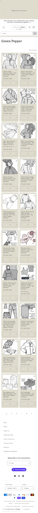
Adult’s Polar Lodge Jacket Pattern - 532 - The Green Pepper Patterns (27, 179)
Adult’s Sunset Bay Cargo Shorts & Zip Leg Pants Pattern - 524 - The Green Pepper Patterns (9, 324)
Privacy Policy (8, 443)
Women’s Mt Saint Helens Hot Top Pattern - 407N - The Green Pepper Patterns (27, 286)
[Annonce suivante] (35, 11)
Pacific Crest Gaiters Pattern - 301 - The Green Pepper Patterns (27, 323)
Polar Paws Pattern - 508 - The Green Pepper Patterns (9, 143)
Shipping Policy (8, 435)
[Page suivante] (31, 413)
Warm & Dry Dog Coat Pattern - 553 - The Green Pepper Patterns (9, 250)
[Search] (35, 33)
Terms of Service (9, 439)
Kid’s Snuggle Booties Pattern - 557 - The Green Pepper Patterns (27, 395)
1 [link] (6, 413)
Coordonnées (26, 509)
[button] (4, 27)
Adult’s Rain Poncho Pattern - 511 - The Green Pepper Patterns (9, 285)
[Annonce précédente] (3, 11)
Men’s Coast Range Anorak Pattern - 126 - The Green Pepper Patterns (27, 143)
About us (6, 430)
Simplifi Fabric (11, 501)
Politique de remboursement (21, 503)
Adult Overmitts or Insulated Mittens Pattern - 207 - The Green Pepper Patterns (9, 214)
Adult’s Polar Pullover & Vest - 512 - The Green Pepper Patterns (10, 74)
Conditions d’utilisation (28, 506)
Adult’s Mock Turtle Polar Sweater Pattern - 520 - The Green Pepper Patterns (27, 214)
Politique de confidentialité (13, 506)
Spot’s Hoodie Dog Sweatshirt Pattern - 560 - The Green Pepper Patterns (9, 360)
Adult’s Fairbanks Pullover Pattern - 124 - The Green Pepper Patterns (28, 74)
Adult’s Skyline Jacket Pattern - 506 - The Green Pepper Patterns (27, 360)
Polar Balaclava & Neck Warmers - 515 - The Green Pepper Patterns (10, 395)
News (5, 426)
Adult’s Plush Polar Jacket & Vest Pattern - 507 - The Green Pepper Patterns (27, 109)
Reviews (6, 447)
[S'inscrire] (29, 463)
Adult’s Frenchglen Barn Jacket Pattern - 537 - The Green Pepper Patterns (9, 109)
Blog (5, 422)
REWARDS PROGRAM (10, 451)
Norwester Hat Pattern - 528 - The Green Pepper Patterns (27, 250)
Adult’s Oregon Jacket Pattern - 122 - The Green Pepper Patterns (9, 179)
